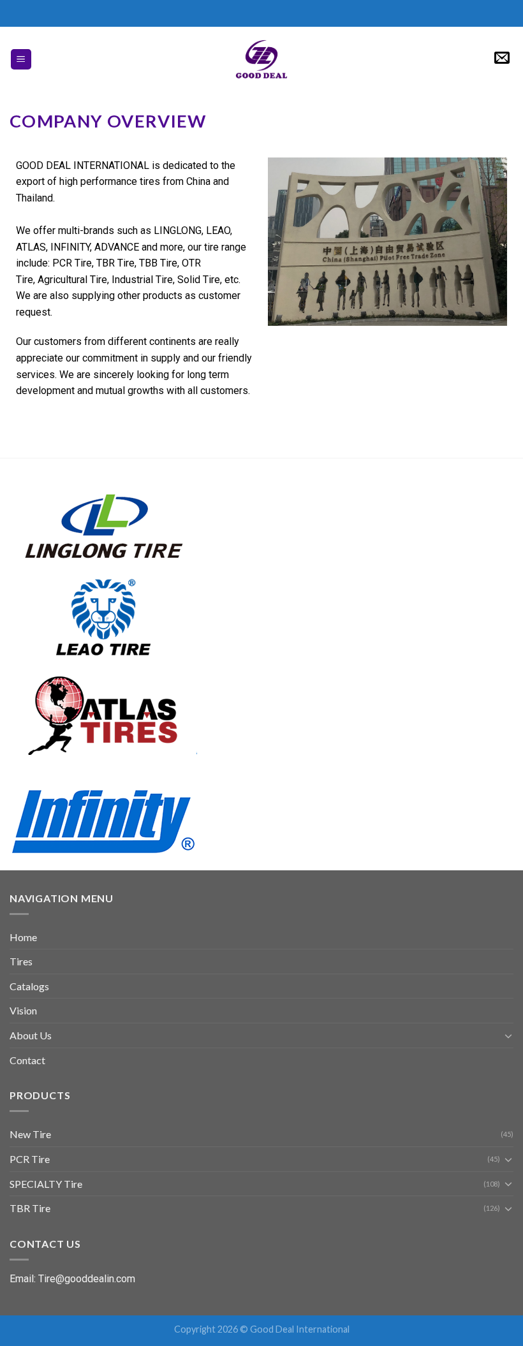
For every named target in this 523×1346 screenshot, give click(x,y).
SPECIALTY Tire (46, 1184)
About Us (31, 1035)
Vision (23, 1010)
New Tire (30, 1134)
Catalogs (29, 986)
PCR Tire (30, 1159)
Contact (27, 1060)
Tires (21, 961)
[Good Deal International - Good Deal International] (261, 59)
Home (23, 937)
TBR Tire (30, 1208)
